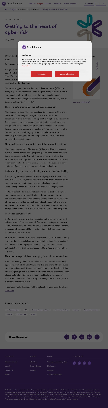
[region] (55, 61)
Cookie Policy (26, 66)
